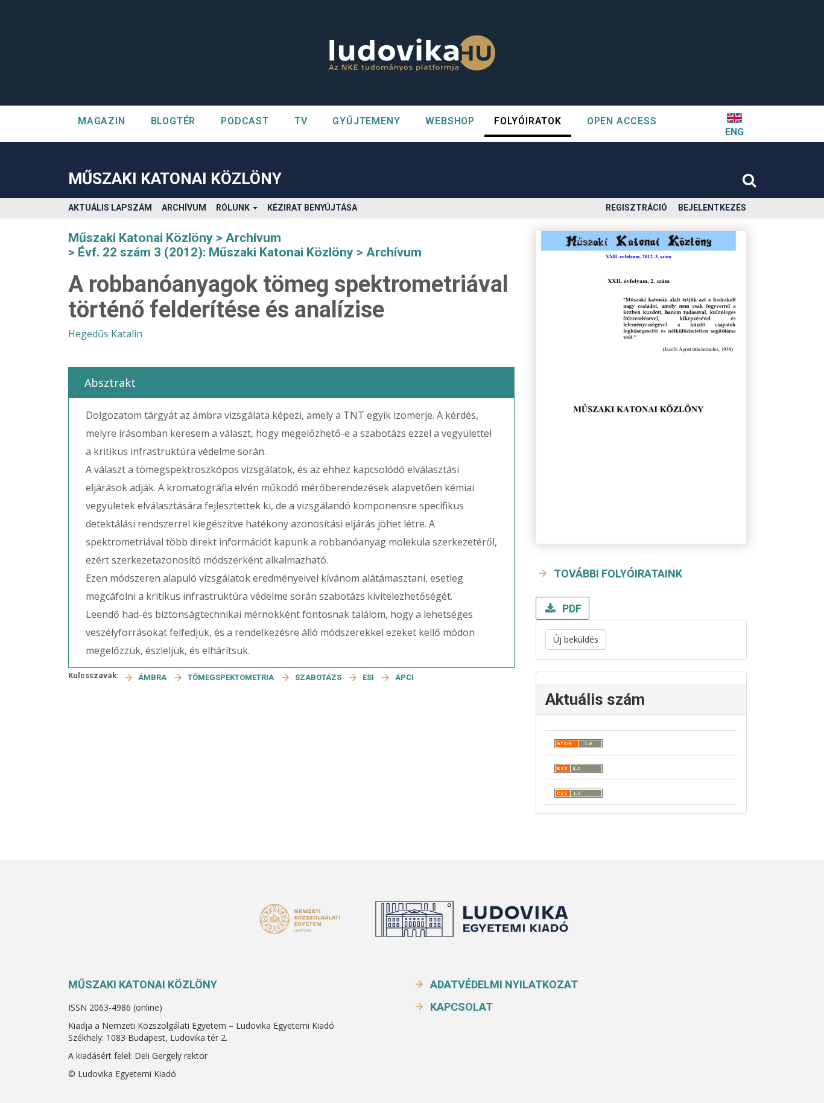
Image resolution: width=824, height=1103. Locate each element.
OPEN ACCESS (622, 121)
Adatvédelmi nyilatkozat (504, 984)
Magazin (101, 121)
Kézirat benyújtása (312, 207)
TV (301, 121)
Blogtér (173, 121)
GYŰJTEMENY (366, 121)
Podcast (245, 121)
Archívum (184, 207)
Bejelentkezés (712, 207)
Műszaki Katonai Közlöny (175, 179)
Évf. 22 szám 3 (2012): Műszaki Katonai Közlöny (215, 252)
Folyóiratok (528, 121)
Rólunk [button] (234, 207)
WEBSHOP (450, 121)
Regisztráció (636, 207)
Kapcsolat (461, 1006)
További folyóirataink (618, 573)
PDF (571, 608)
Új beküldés (575, 639)
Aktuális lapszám (110, 207)
